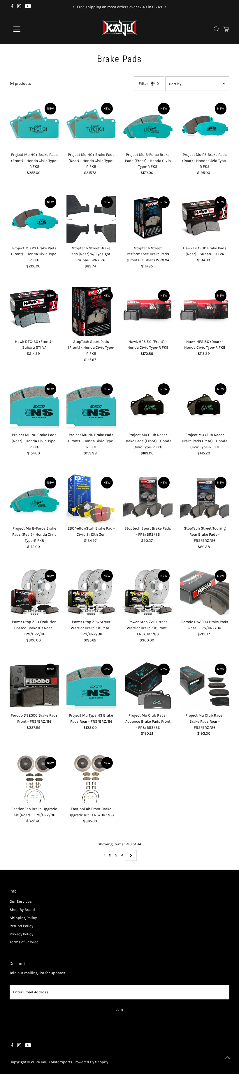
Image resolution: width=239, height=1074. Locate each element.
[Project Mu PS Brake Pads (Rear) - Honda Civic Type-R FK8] (204, 124)
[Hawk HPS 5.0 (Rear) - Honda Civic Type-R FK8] (204, 311)
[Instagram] (19, 7)
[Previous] (73, 7)
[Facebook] (12, 7)
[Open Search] (216, 29)
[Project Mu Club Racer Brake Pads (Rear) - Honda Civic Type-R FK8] (204, 405)
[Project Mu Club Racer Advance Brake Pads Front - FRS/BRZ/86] (148, 685)
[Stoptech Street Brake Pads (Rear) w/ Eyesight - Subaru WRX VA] (91, 218)
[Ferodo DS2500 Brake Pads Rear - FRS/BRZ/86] (204, 592)
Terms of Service (24, 942)
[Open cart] (226, 29)
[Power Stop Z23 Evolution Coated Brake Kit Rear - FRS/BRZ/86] (34, 592)
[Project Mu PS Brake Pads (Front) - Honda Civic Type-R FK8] (34, 218)
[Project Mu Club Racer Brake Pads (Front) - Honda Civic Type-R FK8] (148, 405)
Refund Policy (21, 926)
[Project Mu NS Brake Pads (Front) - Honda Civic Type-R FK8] (91, 405)
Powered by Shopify (91, 1062)
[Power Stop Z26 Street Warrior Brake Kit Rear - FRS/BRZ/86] (91, 592)
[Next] (165, 7)
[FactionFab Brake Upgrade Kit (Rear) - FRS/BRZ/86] (34, 779)
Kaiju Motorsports (56, 1062)
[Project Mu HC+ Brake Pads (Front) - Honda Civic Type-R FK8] (34, 124)
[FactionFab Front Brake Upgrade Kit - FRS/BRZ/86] (91, 779)
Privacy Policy (21, 934)
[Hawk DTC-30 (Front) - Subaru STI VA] (34, 311)
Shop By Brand (22, 909)
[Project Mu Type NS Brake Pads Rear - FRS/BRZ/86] (91, 685)
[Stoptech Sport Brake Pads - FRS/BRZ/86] (148, 498)
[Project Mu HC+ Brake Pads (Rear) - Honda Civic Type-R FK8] (91, 124)
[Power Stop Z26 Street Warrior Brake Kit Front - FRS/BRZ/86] (148, 592)
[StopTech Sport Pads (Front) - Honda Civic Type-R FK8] (91, 311)
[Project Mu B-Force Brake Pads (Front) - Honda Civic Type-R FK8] (148, 124)
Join (119, 1009)
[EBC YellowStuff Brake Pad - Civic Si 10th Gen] (91, 498)
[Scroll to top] (227, 1058)
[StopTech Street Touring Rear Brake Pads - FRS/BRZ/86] (204, 498)
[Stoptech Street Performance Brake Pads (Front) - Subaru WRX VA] (148, 218)
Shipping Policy (23, 918)
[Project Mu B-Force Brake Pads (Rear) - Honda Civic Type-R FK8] (34, 498)
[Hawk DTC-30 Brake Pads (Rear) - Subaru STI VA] (204, 218)
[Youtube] (28, 7)
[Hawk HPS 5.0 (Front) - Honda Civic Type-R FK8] (148, 311)
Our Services (21, 901)
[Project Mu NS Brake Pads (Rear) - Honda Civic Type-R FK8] (34, 405)
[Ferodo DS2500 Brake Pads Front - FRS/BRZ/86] (34, 685)
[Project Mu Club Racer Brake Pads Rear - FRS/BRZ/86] (204, 685)
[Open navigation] (35, 29)
